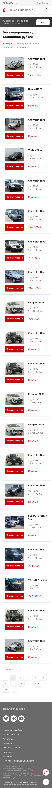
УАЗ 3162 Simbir (37, 580)
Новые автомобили (12, 730)
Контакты (8, 751)
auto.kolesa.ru (28, 773)
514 (7, 689)
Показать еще (12, 669)
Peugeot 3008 (36, 302)
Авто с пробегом (11, 734)
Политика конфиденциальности (19, 760)
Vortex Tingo (35, 150)
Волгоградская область (28, 43)
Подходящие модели (21, 10)
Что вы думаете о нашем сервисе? (20, 782)
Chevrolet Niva (36, 58)
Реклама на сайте (11, 747)
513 (37, 683)
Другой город (22, 46)
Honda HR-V (35, 89)
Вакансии (7, 756)
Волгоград (8, 46)
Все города (8, 43)
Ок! (42, 22)
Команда (7, 743)
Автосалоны (9, 738)
